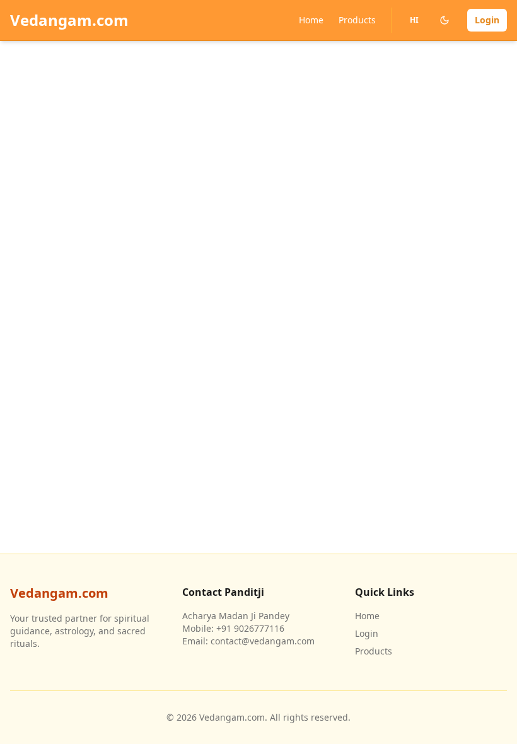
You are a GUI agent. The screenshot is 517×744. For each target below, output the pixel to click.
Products (357, 20)
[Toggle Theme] (444, 20)
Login (487, 20)
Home (311, 20)
